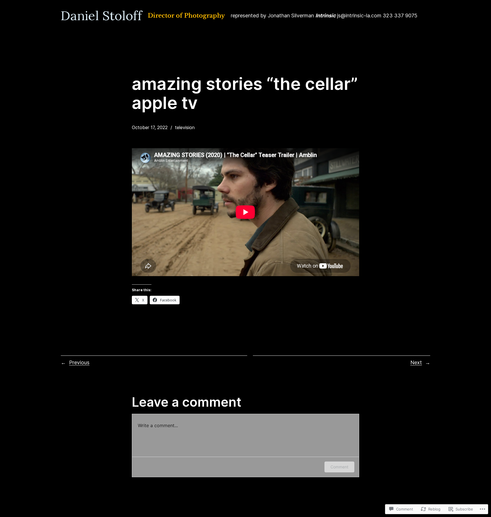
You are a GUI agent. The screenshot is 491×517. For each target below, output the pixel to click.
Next (416, 362)
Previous (79, 362)
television (185, 127)
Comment (339, 466)
